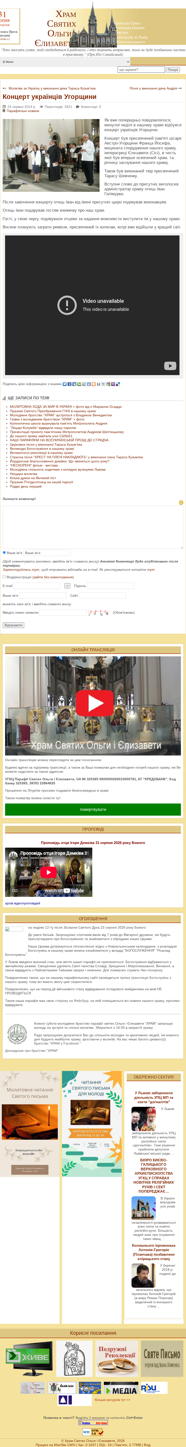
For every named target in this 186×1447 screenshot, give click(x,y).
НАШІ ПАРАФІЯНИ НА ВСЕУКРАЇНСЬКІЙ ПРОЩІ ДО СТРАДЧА (59, 440)
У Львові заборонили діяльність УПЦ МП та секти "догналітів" (153, 1097)
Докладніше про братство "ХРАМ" (31, 1051)
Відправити (13, 625)
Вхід (147, 1445)
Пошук (173, 70)
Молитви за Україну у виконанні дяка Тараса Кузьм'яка (52, 88)
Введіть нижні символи (21, 612)
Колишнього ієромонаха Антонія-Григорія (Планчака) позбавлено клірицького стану (153, 1252)
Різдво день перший (26, 486)
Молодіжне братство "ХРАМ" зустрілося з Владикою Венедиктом (61, 415)
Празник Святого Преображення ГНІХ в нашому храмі (53, 411)
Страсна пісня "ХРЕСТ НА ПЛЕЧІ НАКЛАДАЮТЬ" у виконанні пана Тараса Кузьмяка (76, 457)
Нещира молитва (23, 474)
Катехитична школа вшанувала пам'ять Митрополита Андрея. (59, 423)
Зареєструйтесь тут (21, 569)
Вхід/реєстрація (40, 577)
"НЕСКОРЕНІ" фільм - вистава (34, 465)
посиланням (91, 760)
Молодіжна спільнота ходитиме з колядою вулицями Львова (58, 469)
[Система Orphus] (93, 1422)
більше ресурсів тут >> (111, 1400)
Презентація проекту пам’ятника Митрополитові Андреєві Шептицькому (67, 432)
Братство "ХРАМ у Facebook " (57, 1043)
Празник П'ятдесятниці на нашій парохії (41, 482)
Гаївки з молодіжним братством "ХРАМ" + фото (47, 419)
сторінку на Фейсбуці (71, 1001)
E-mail (7, 586)
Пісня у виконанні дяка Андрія (153, 88)
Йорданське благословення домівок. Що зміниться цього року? (59, 461)
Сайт (74, 595)
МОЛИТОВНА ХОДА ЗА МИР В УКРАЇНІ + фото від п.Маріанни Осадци (66, 407)
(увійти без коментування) (53, 577)
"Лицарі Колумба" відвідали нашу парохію (43, 428)
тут (151, 569)
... (172, 1153)
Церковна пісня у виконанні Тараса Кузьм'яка (46, 444)
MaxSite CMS (64, 1445)
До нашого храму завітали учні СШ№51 (41, 436)
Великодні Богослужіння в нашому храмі (42, 448)
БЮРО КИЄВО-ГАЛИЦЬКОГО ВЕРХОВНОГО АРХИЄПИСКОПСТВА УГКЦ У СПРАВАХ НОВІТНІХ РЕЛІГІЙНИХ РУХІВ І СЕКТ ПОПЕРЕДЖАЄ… (153, 1175)
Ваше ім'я (14, 553)
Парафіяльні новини (23, 111)
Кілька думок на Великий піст (33, 478)
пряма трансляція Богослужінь (144, 978)
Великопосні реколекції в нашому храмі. (42, 453)
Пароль (80, 586)
